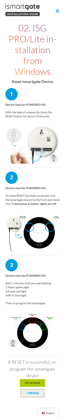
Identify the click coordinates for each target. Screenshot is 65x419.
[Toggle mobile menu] (58, 11)
